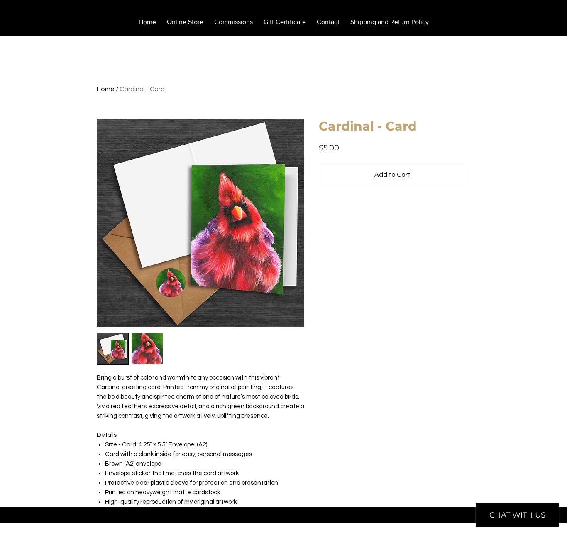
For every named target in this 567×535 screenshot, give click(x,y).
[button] (523, 15)
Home (106, 89)
